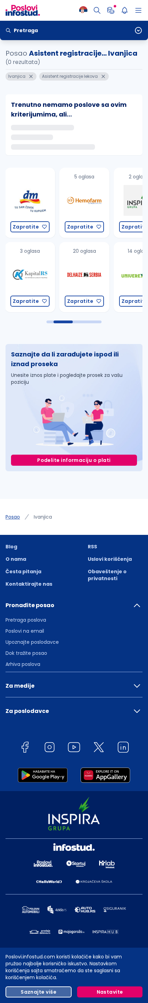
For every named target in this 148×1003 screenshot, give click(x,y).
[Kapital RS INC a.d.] (29, 277)
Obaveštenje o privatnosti (107, 575)
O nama (16, 559)
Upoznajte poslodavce (32, 642)
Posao (13, 516)
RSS (92, 546)
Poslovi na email (25, 631)
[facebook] (25, 748)
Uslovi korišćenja (110, 559)
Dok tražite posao (26, 653)
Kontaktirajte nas (29, 584)
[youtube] (74, 748)
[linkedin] (123, 748)
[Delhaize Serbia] (84, 277)
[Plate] (111, 10)
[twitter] (99, 748)
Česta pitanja (23, 571)
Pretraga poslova (26, 619)
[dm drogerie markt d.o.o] (29, 203)
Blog (11, 546)
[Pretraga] (97, 10)
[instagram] (49, 748)
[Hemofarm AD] (84, 203)
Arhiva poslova (23, 664)
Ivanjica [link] (43, 516)
